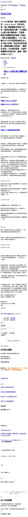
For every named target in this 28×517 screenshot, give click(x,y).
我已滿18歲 (3, 514)
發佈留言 (3, 335)
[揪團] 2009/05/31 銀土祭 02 (10, 104)
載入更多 (3, 325)
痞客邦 (9, 313)
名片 (5, 64)
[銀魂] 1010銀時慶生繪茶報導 (10, 130)
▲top (2, 322)
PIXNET (7, 492)
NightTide (6, 13)
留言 (13, 313)
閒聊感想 (12, 320)
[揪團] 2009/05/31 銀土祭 (9, 101)
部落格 (5, 63)
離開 (9, 514)
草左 (2, 305)
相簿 (5, 61)
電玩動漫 (13, 58)
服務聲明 (17, 493)
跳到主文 (3, 17)
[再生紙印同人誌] (6, 430)
